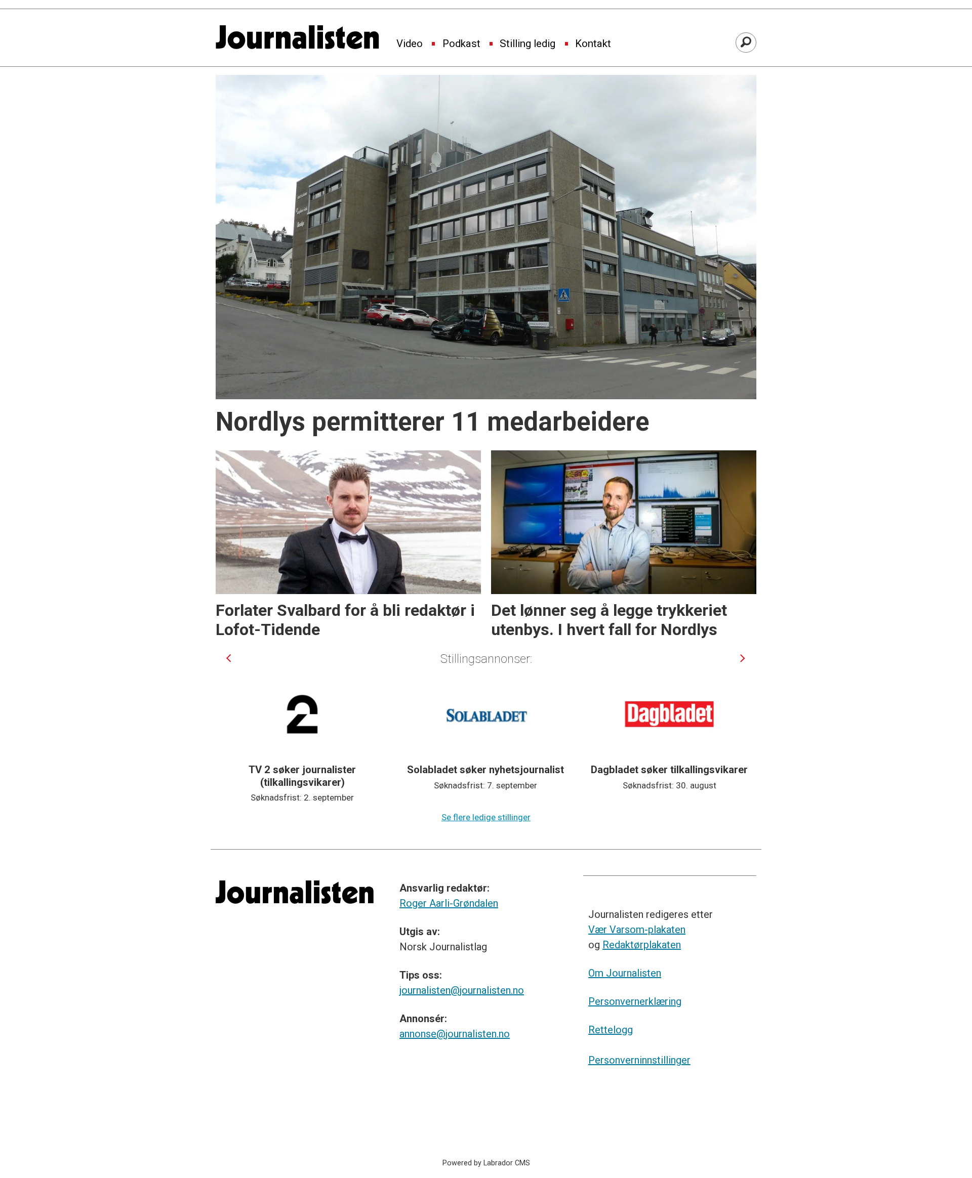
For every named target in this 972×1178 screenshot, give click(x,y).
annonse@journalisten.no (454, 1034)
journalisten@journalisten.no (461, 990)
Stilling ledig (527, 44)
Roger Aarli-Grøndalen (448, 903)
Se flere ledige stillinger (486, 817)
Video (409, 44)
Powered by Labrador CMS (486, 1163)
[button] (228, 658)
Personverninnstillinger (639, 1060)
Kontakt (593, 44)
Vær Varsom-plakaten (636, 929)
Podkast (461, 44)
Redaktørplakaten (641, 945)
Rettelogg (610, 1030)
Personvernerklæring (634, 1001)
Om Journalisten (624, 973)
